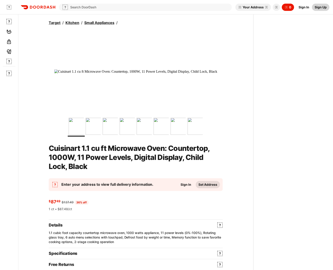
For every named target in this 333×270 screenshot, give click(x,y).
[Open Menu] (9, 7)
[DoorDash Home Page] (38, 7)
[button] (275, 7)
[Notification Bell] (276, 7)
